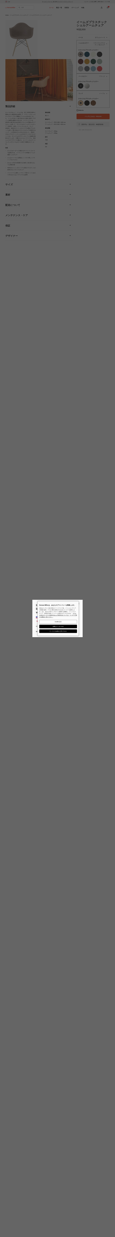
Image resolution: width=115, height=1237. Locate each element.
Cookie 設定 (58, 621)
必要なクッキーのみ (58, 626)
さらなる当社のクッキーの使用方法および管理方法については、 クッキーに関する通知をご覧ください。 (58, 615)
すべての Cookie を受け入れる (58, 631)
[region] (58, 618)
